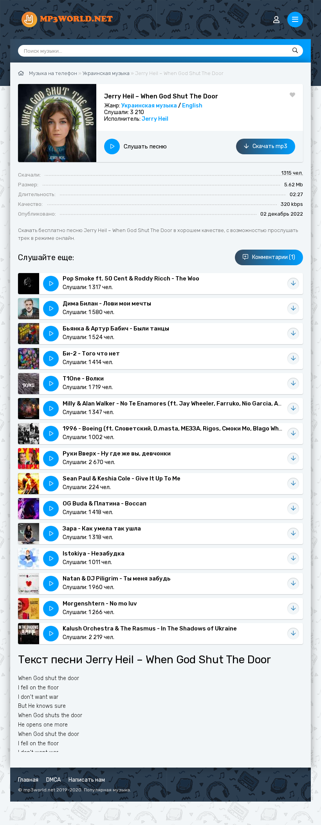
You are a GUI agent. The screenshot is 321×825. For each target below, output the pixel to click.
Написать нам (87, 780)
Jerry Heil (155, 119)
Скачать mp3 (269, 146)
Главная (28, 780)
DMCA (53, 780)
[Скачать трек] (293, 283)
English (192, 105)
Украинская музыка (149, 105)
